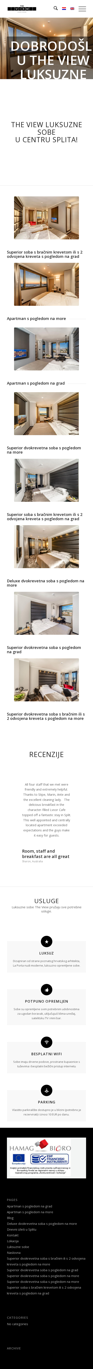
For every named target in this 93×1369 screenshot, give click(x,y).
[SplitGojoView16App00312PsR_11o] (46, 613)
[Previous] (4, 48)
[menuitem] (53, 8)
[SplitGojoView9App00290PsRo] (46, 284)
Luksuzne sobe (18, 1226)
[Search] (53, 8)
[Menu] (80, 8)
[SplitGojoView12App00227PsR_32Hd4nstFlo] (46, 546)
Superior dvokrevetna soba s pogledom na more (43, 1255)
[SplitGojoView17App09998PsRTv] (46, 348)
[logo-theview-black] (38, 8)
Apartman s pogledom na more (30, 1192)
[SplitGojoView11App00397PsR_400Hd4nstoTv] (46, 217)
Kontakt (13, 1215)
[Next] (89, 48)
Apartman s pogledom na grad (29, 1186)
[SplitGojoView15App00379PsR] (46, 480)
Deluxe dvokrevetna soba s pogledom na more (42, 1203)
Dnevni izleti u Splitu (21, 1209)
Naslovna (14, 1232)
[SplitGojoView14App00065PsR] (46, 679)
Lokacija (13, 1221)
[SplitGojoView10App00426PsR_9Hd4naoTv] (46, 413)
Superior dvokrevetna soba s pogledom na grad (42, 1250)
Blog (10, 1197)
